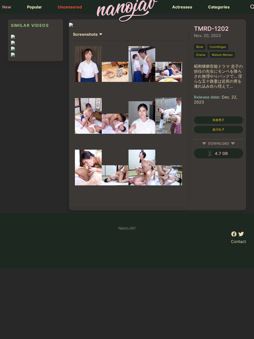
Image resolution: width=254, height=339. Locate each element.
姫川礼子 (218, 129)
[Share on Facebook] (234, 235)
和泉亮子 (218, 120)
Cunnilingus (218, 47)
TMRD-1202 (211, 28)
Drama (200, 55)
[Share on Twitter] (241, 235)
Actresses (182, 6)
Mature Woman (222, 55)
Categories (219, 6)
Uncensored (70, 6)
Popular (34, 6)
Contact (238, 241)
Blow (199, 47)
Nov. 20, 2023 (207, 35)
